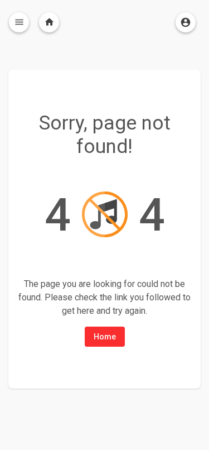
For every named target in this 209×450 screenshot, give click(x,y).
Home (105, 336)
